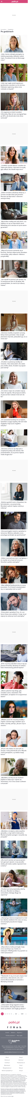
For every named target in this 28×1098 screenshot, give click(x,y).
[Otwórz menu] (1, 1)
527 (16, 1014)
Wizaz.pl (21, 1068)
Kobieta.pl (21, 1060)
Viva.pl (20, 1065)
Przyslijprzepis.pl (21, 1062)
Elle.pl (7, 1057)
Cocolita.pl (7, 1062)
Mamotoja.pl (7, 1065)
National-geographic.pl (7, 1070)
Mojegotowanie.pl (7, 1068)
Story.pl (21, 1070)
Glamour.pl (7, 1060)
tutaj (12, 1096)
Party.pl (21, 1057)
